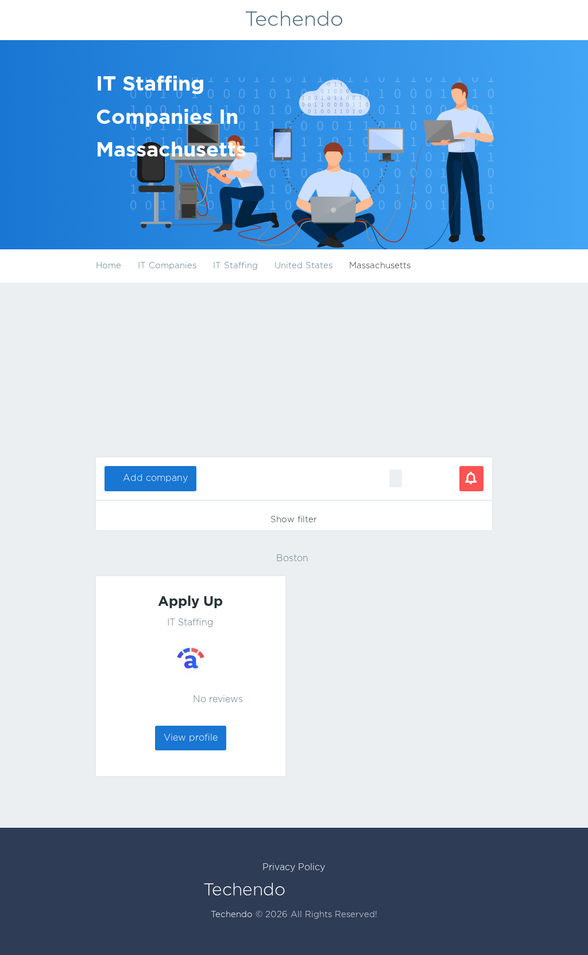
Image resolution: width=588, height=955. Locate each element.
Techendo (294, 20)
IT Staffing (190, 623)
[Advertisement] (294, 371)
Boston (292, 558)
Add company (155, 478)
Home (108, 265)
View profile (191, 738)
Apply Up (190, 602)
